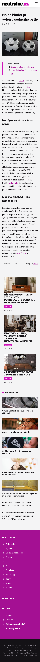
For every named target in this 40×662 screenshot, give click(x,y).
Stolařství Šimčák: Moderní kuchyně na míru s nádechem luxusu (19, 495)
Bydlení (35, 264)
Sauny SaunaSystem (17, 516)
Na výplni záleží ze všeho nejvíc (23, 67)
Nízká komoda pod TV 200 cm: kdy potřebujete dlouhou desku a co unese (19, 298)
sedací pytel (21, 253)
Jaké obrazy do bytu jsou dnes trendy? (18, 373)
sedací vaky (13, 183)
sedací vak (27, 87)
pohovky (21, 80)
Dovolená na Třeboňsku (11, 502)
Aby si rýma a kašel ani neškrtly (16, 432)
